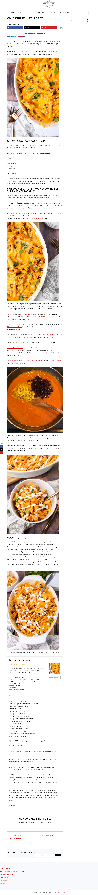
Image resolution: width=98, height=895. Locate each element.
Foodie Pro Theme (61, 892)
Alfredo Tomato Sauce (14, 327)
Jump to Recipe (30, 33)
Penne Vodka (11, 314)
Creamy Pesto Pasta (14, 324)
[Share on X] (1, 449)
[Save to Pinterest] (1, 452)
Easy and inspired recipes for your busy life (14, 871)
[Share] (24, 36)
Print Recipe (41, 33)
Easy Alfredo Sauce (25, 314)
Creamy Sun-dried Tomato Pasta (48, 334)
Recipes (2, 883)
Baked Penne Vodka (38, 316)
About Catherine (5, 868)
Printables (3, 880)
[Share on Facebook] (1, 446)
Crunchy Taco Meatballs (18, 363)
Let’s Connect (4, 877)
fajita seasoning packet (36, 218)
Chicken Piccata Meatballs (46, 353)
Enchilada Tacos (55, 360)
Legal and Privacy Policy (8, 874)
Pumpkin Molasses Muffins (50, 835)
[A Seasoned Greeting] (49, 8)
